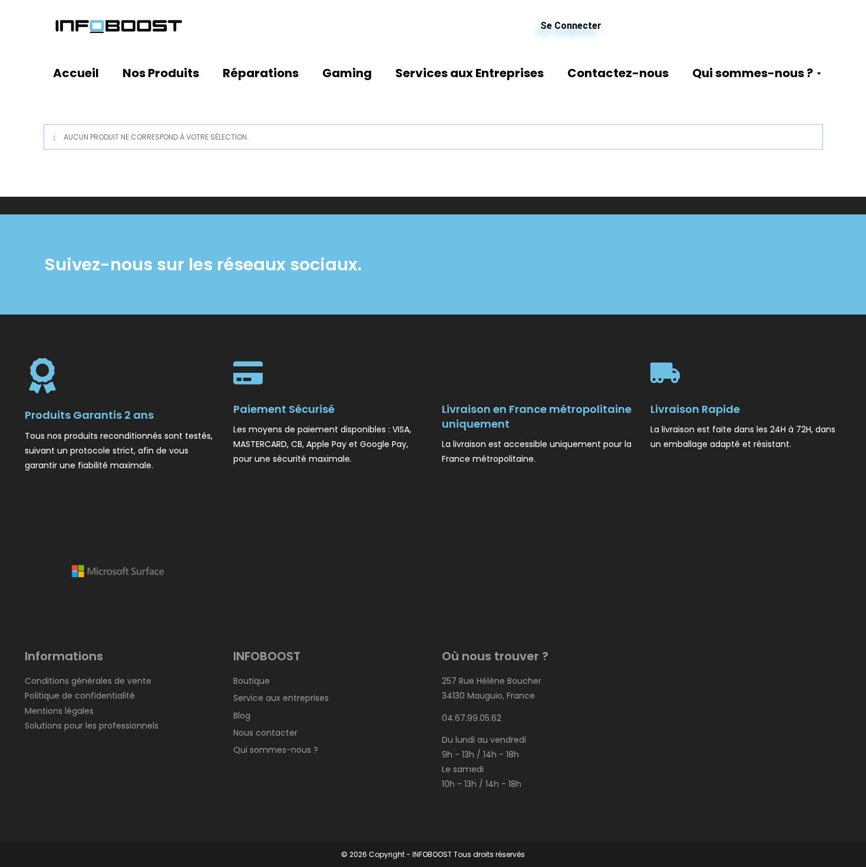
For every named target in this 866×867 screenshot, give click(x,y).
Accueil (76, 73)
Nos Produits (161, 73)
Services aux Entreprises (469, 73)
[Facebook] (554, 264)
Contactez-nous (618, 73)
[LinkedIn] (636, 264)
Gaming (347, 73)
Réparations (261, 73)
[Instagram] (718, 264)
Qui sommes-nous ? (752, 73)
